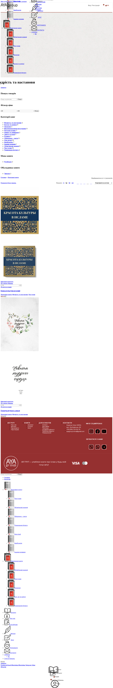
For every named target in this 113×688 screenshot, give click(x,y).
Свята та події (9, 134)
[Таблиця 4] (88, 183)
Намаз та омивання (11, 132)
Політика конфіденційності (48, 429)
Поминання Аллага (11, 150)
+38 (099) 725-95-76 (73, 429)
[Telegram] (104, 447)
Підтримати (15, 428)
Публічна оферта (48, 431)
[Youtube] (104, 431)
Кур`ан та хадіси (19, 64)
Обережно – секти (20, 516)
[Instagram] (91, 431)
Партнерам (15, 430)
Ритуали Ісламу (10, 131)
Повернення (46, 433)
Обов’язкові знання (20, 37)
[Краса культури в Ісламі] (20, 242)
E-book (30, 426)
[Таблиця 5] (91, 183)
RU (36, 34)
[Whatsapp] (97, 447)
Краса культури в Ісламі (10, 291)
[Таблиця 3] (84, 183)
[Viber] (91, 447)
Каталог (30, 425)
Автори (13, 426)
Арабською (17, 10)
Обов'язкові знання (11, 146)
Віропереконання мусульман (15, 129)
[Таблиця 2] (81, 183)
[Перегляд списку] (78, 183)
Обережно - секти (11, 138)
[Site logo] (10, 7)
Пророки (16, 55)
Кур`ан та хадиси (10, 125)
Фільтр (36, 111)
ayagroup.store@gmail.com (75, 431)
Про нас (14, 425)
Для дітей (17, 1)
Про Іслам (17, 46)
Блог (29, 428)
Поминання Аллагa (20, 73)
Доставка (45, 426)
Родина (7, 136)
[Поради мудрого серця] (20, 351)
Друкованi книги (13, 177)
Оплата (44, 425)
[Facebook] (97, 431)
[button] (6, 287)
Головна (3, 177)
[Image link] (11, 470)
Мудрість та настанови (12, 123)
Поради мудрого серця (10, 411)
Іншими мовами (19, 19)
